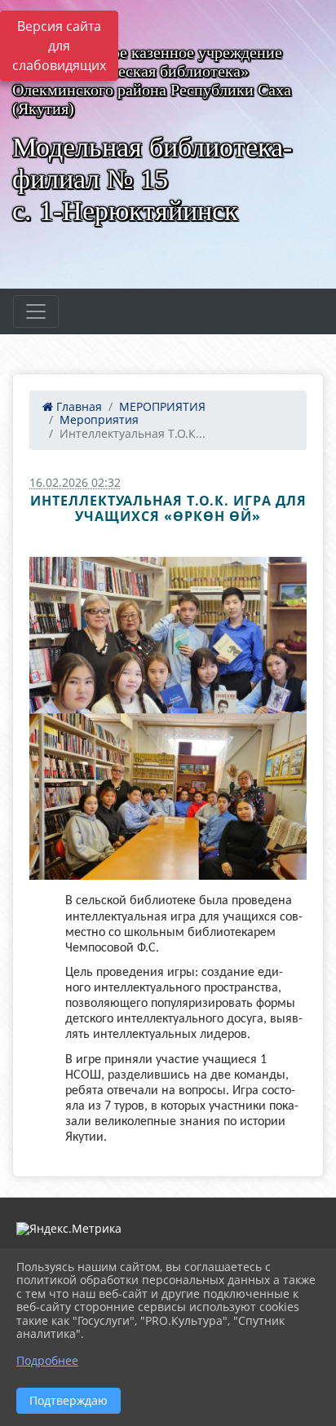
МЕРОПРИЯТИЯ (162, 406)
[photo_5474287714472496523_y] (168, 797)
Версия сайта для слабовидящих (59, 45)
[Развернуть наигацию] (36, 311)
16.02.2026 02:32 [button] (75, 482)
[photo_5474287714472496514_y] (168, 635)
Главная (77, 406)
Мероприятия (99, 419)
